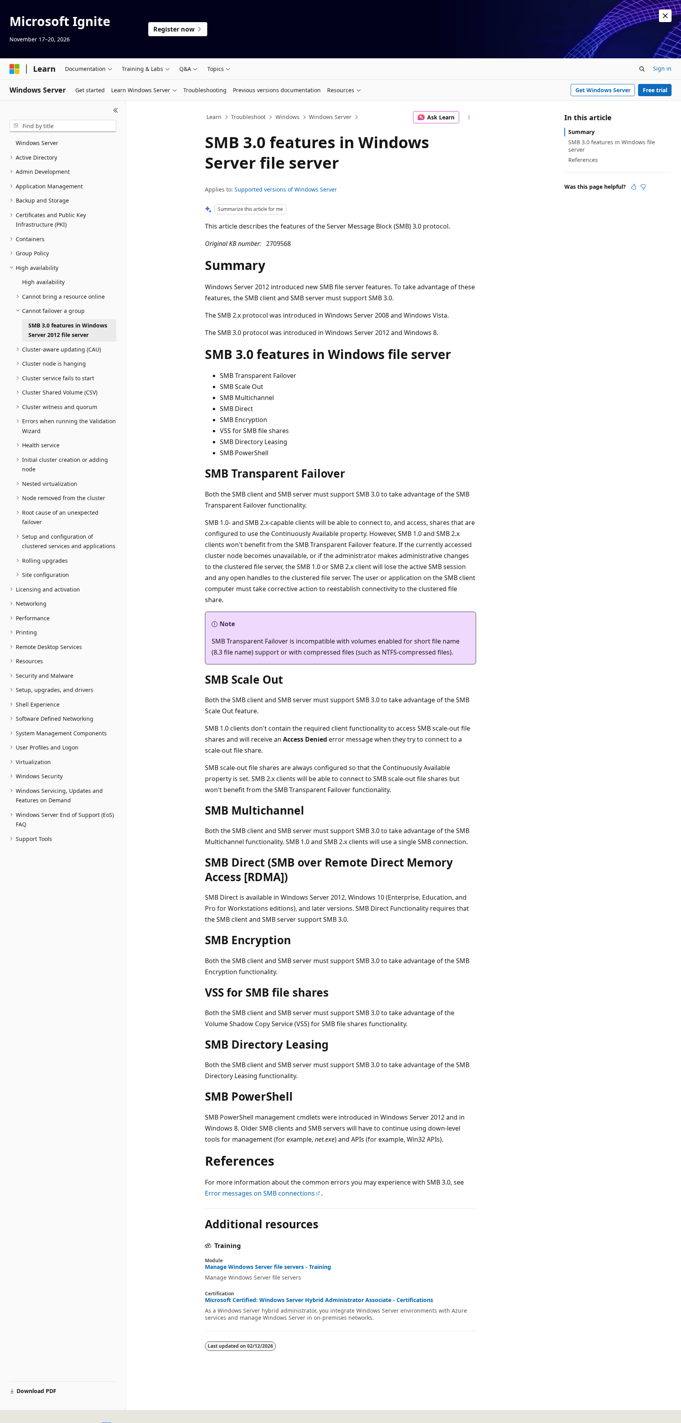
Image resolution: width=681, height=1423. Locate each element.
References (583, 160)
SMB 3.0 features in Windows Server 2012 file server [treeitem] (67, 330)
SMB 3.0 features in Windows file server (611, 145)
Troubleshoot (248, 117)
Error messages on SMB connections (260, 1193)
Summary (581, 132)
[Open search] (642, 69)
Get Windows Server (603, 90)
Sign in (662, 68)
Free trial (655, 90)
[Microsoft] (14, 69)
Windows (287, 117)
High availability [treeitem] (43, 282)
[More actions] (469, 117)
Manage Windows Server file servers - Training (268, 1266)
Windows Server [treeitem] (37, 143)
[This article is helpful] (633, 187)
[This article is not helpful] (643, 187)
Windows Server (330, 117)
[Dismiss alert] (665, 15)
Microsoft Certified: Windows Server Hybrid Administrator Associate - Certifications (319, 1300)
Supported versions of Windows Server (285, 189)
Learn (214, 117)
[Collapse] (116, 110)
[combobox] (62, 126)
